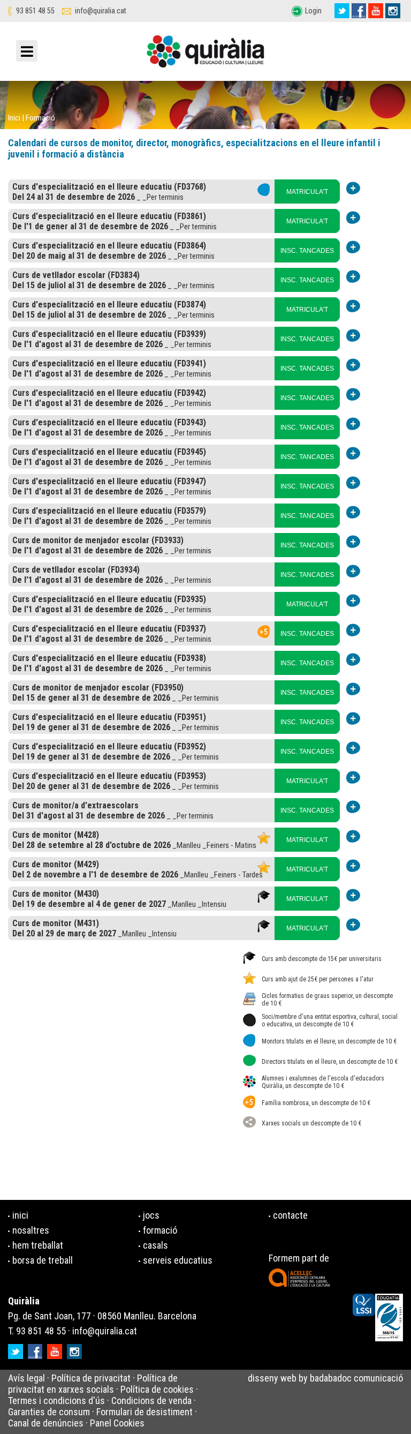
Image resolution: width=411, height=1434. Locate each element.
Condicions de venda (151, 1400)
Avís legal (26, 1378)
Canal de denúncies (45, 1423)
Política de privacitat (91, 1378)
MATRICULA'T (307, 192)
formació (160, 1230)
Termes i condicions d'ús (56, 1400)
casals (155, 1245)
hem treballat (37, 1245)
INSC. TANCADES (307, 250)
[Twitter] (341, 10)
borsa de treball (42, 1260)
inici (20, 1215)
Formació (40, 118)
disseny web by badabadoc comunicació (325, 1378)
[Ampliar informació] (353, 187)
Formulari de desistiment (144, 1411)
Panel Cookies (117, 1423)
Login (313, 10)
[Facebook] (359, 10)
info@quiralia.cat (100, 10)
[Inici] (205, 54)
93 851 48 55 (35, 10)
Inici (14, 118)
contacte (290, 1215)
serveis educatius (177, 1260)
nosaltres (30, 1230)
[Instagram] (392, 10)
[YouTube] (375, 10)
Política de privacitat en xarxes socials (93, 1383)
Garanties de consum (49, 1411)
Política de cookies (157, 1389)
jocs (151, 1215)
